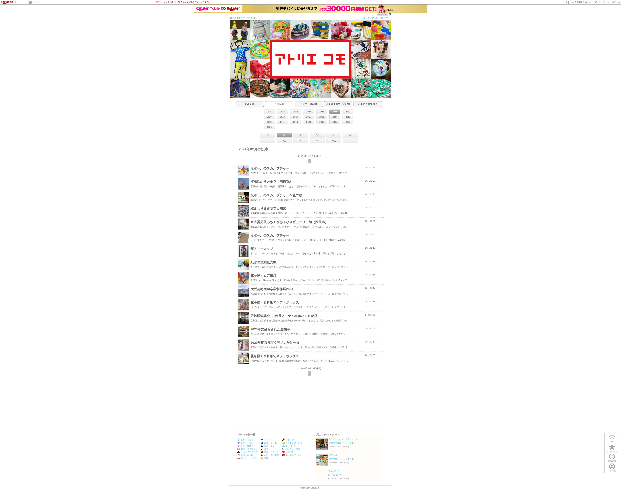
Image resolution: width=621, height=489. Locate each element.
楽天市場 (616, 2)
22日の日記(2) (334, 475)
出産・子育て (247, 440)
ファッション (247, 443)
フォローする (612, 451)
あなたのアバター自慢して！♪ (343, 439)
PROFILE (251, 18)
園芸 (266, 458)
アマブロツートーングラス (341, 459)
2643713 (383, 14)
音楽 (266, 449)
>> (582, 2)
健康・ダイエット (249, 449)
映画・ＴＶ (269, 446)
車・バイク (290, 446)
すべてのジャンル (293, 455)
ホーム (612, 441)
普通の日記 (333, 471)
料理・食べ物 (247, 455)
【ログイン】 (385, 18)
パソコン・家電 (292, 449)
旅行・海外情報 (271, 455)
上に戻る (612, 471)
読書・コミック (271, 452)
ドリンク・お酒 (248, 458)
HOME (233, 18)
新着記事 (612, 461)
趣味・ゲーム (270, 443)
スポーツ (289, 440)
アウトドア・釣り (293, 443)
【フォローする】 (369, 18)
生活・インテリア (249, 452)
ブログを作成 (604, 2)
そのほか (36, 2)
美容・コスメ (247, 446)
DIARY (241, 18)
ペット (267, 440)
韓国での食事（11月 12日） (342, 443)
